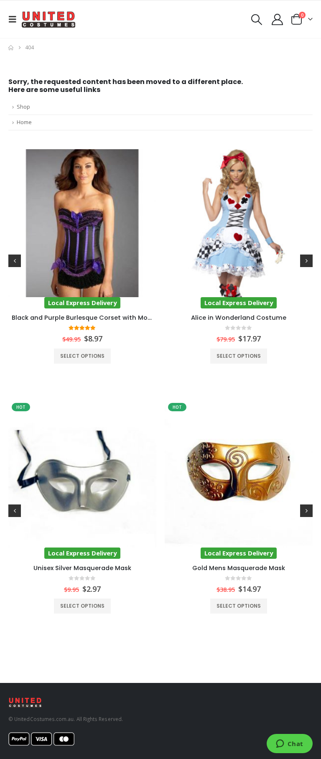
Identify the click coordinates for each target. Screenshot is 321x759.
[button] (15, 19)
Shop (23, 106)
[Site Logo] (48, 19)
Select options (82, 355)
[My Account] (277, 19)
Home (24, 122)
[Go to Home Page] (10, 48)
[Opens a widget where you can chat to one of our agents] (289, 744)
